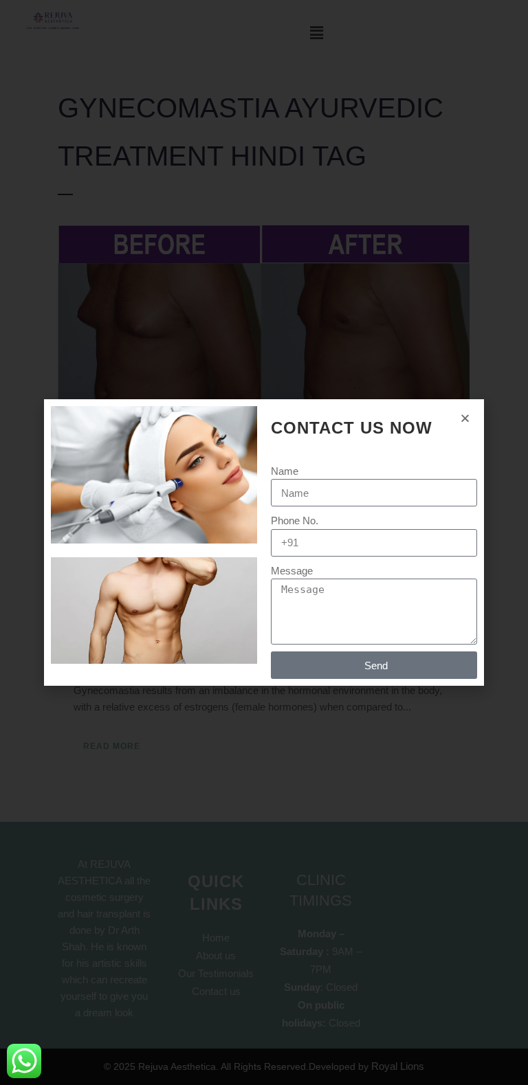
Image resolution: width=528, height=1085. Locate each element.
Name (284, 471)
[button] (465, 418)
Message (292, 571)
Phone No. (294, 520)
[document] (264, 542)
